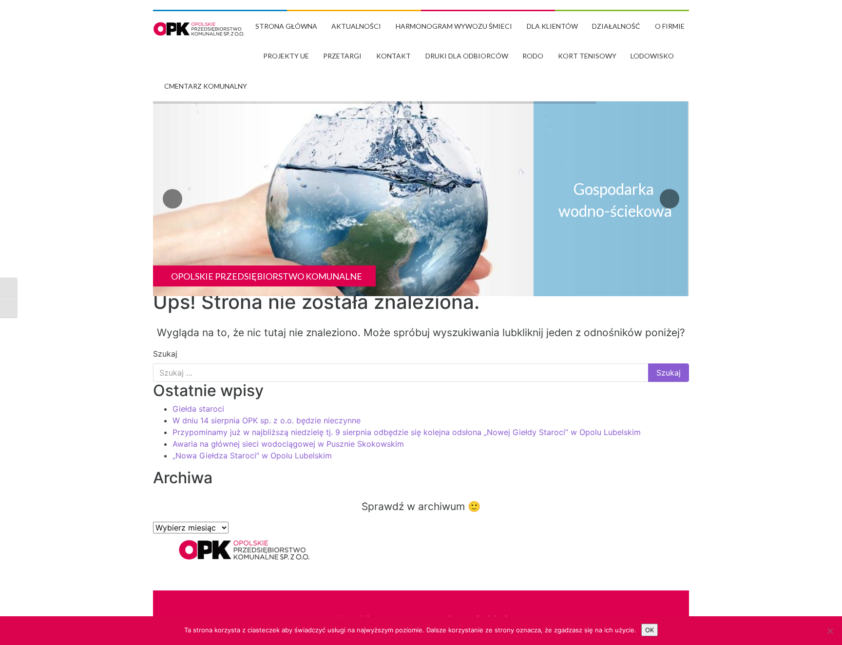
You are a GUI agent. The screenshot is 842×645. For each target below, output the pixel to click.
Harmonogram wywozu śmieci (454, 26)
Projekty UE (286, 56)
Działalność (616, 26)
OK (649, 630)
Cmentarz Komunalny (205, 86)
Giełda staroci (198, 409)
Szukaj (165, 354)
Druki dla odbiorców (466, 56)
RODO (532, 56)
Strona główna (286, 26)
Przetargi (342, 56)
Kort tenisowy (587, 56)
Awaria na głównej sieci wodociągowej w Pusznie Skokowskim (288, 444)
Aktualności (356, 26)
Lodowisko (652, 56)
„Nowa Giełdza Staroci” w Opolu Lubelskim (252, 455)
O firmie (670, 26)
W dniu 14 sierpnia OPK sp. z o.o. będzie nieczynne (266, 420)
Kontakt (393, 56)
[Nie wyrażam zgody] (830, 631)
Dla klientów (552, 26)
